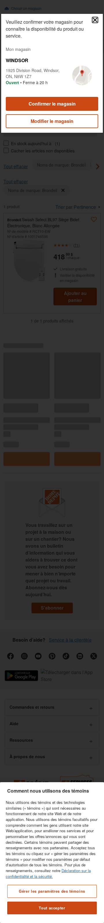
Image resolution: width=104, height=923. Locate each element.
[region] (52, 852)
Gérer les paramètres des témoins (52, 891)
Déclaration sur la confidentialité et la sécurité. (48, 873)
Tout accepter (52, 908)
